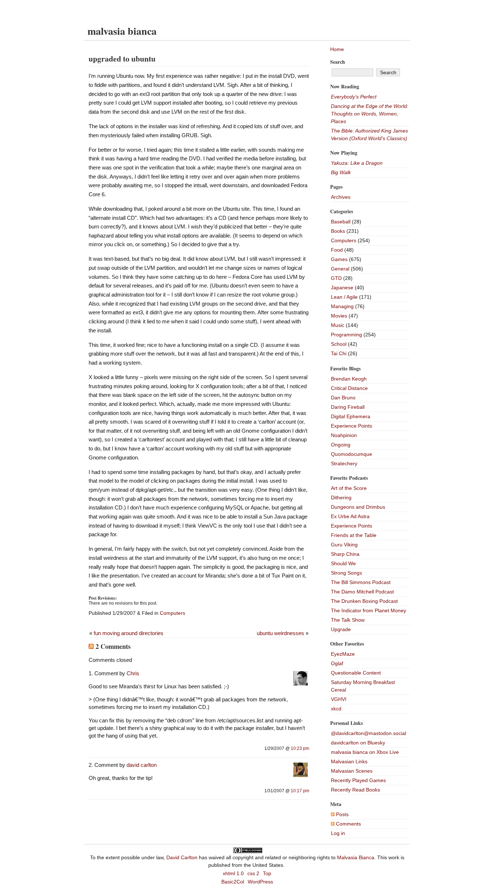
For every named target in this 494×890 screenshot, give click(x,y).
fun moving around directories (128, 633)
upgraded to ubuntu (122, 58)
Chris (133, 673)
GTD (336, 278)
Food (337, 250)
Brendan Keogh (349, 379)
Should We (343, 563)
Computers (172, 613)
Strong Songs (346, 573)
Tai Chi (338, 353)
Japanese (342, 287)
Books (338, 231)
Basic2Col (232, 882)
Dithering (341, 497)
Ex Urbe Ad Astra (350, 516)
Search (337, 62)
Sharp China (345, 554)
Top (267, 873)
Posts (342, 814)
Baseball (340, 221)
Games (339, 259)
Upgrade (341, 629)
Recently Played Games (358, 780)
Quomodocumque (351, 454)
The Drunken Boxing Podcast (364, 601)
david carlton (142, 765)
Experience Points (351, 426)
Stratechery (344, 463)
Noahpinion (344, 435)
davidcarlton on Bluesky (358, 743)
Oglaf (337, 663)
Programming (346, 334)
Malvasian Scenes (351, 771)
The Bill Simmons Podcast (361, 582)
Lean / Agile (344, 297)
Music (337, 325)
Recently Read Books (355, 790)
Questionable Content (356, 673)
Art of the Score (349, 488)
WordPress (260, 882)
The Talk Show (348, 620)
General (340, 269)
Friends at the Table (353, 535)
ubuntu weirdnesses (280, 633)
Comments (348, 824)
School (338, 344)
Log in (338, 833)
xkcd (336, 708)
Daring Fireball (348, 407)
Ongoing (340, 445)
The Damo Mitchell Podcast (362, 592)
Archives (340, 197)
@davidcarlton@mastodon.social (368, 733)
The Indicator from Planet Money (368, 610)
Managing (342, 306)
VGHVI (338, 699)
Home (337, 49)
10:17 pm (300, 790)
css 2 (253, 873)
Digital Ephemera (350, 416)
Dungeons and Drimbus (358, 507)
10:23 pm (300, 748)
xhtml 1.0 (233, 873)
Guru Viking (344, 544)
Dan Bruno (343, 397)
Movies (339, 316)
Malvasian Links (349, 761)
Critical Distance (349, 388)
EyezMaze (343, 654)
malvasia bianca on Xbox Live (365, 752)
